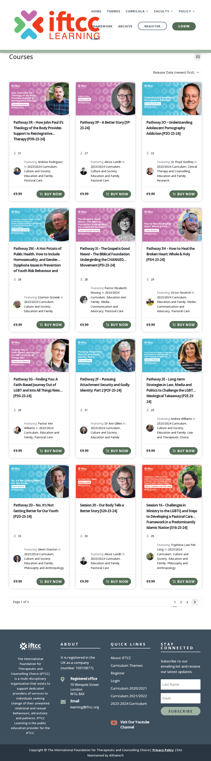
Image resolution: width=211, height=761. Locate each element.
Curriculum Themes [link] (127, 666)
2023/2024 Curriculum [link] (42, 167)
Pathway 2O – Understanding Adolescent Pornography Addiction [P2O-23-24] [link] (169, 128)
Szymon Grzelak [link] (49, 297)
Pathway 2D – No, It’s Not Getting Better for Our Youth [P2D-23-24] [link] (35, 511)
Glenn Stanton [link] (47, 549)
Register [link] (152, 26)
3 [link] (187, 602)
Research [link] (163, 180)
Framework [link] (102, 26)
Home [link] (96, 11)
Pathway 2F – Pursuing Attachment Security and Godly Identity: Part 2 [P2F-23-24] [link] (104, 385)
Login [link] (184, 26)
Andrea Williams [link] (181, 419)
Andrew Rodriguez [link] (50, 162)
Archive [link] (125, 26)
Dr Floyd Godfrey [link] (182, 162)
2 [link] (181, 602)
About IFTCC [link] (121, 658)
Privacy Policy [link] (163, 750)
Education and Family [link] (38, 176)
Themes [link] (113, 11)
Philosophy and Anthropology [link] (44, 568)
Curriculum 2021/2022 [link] (129, 696)
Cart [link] (95, 39)
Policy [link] (185, 11)
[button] (180, 711)
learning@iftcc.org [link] (84, 707)
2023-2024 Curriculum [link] (129, 704)
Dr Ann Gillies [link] (113, 423)
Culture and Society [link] (37, 171)
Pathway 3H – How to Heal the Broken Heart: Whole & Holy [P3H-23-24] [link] (170, 254)
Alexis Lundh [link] (112, 162)
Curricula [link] (135, 11)
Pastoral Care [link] (33, 180)
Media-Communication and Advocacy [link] (104, 306)
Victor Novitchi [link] (181, 292)
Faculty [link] (161, 11)
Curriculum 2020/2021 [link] (129, 689)
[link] (57, 24)
